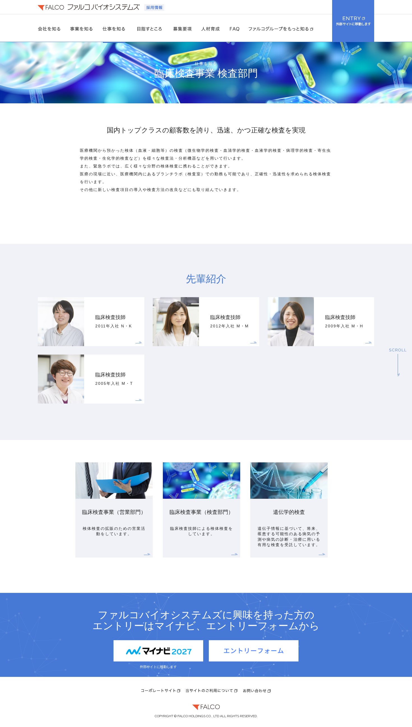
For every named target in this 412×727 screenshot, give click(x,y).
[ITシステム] (289, 506)
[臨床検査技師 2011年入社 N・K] (62, 344)
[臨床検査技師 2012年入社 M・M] (177, 344)
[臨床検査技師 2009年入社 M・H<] (292, 344)
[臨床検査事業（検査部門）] (201, 506)
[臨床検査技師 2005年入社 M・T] (62, 401)
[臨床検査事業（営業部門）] (114, 506)
